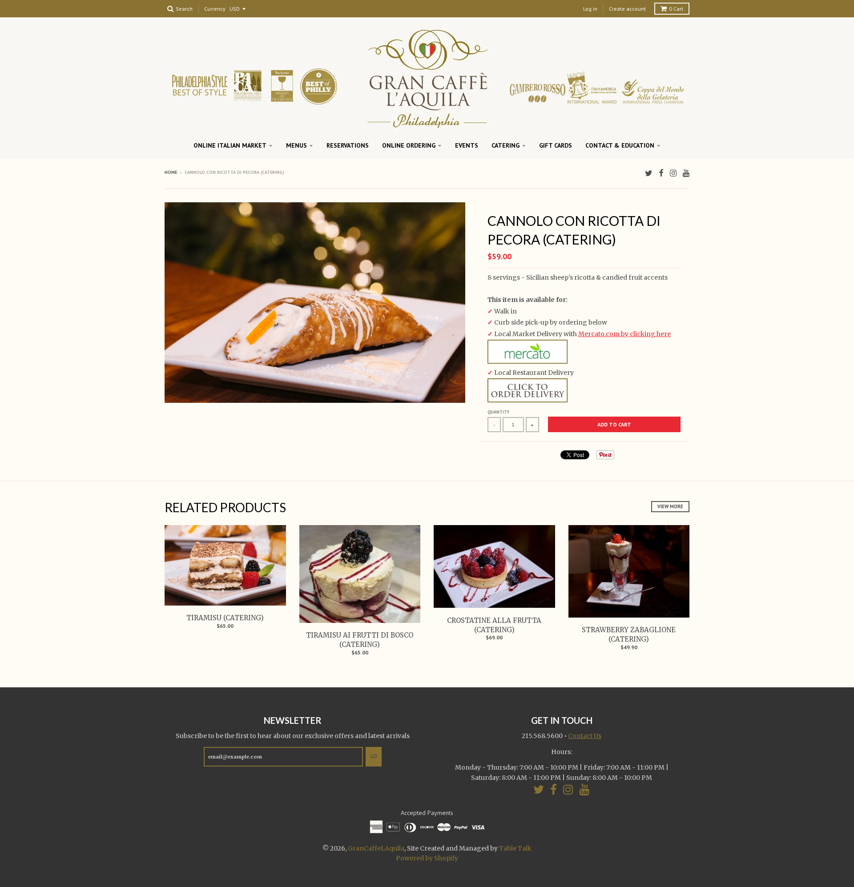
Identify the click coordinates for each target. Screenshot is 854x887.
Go (373, 756)
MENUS (296, 145)
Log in (590, 8)
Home (171, 172)
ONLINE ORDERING (408, 145)
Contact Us (584, 736)
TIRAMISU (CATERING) (225, 618)
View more (670, 506)
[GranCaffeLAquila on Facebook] (661, 173)
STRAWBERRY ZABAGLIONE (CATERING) (629, 634)
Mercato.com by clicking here (624, 334)
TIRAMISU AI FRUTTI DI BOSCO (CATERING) (359, 640)
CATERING (505, 145)
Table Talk (515, 848)
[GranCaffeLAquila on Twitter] (649, 173)
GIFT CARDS (555, 145)
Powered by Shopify (427, 858)
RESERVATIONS (347, 145)
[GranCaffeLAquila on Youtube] (686, 173)
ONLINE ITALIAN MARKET (229, 145)
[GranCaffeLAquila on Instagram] (673, 173)
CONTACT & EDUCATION (619, 145)
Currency (215, 9)
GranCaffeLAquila (376, 848)
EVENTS (466, 145)
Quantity (498, 412)
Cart (676, 8)
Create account (627, 8)
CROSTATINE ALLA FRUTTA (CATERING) (494, 625)
